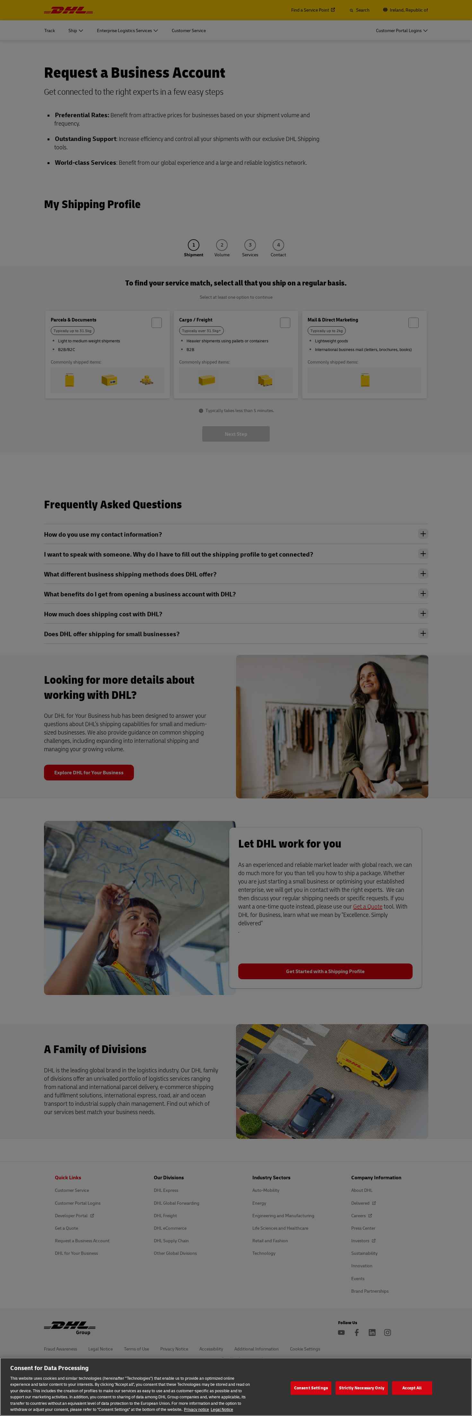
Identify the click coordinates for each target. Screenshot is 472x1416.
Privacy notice (196, 1409)
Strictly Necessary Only (361, 1388)
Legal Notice (222, 1409)
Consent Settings (311, 1388)
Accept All (412, 1388)
